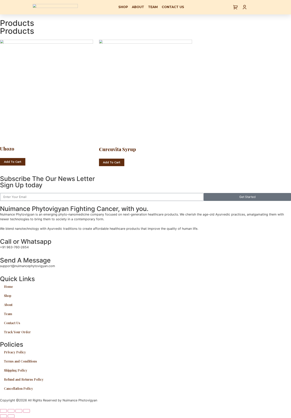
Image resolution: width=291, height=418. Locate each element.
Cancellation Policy (18, 388)
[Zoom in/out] (26, 411)
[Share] (11, 411)
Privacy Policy (15, 352)
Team (153, 7)
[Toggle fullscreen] (18, 411)
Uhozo (7, 148)
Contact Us (173, 7)
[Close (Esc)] (3, 411)
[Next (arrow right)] (11, 416)
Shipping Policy (15, 370)
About (138, 7)
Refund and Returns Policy (24, 379)
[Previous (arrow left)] (3, 416)
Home (8, 286)
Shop (123, 7)
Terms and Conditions (20, 361)
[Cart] (235, 7)
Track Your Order (17, 332)
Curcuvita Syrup (117, 149)
